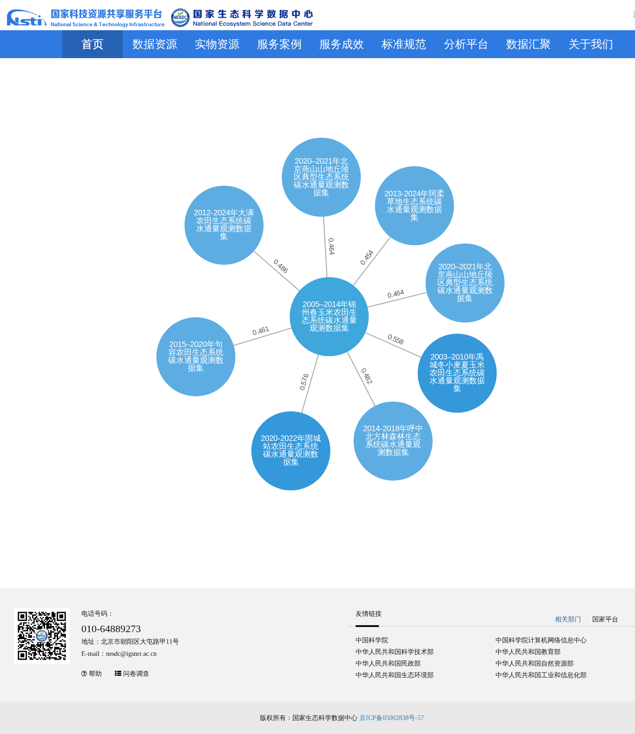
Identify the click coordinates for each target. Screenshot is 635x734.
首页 (92, 44)
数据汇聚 (528, 44)
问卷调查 (136, 673)
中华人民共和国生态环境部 (395, 675)
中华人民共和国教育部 (528, 651)
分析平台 (466, 44)
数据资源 (154, 44)
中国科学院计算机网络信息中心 (541, 640)
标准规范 (404, 44)
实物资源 (217, 44)
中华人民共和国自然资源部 (535, 663)
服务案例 (279, 44)
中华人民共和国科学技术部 (395, 651)
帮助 (95, 673)
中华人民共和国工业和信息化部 (541, 675)
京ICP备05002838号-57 (391, 717)
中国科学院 (372, 640)
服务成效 (341, 44)
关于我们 (591, 44)
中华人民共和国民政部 (388, 663)
